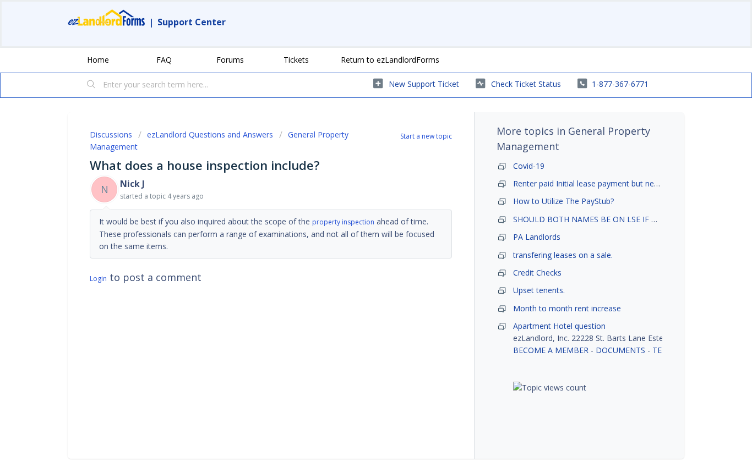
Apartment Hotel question (559, 326)
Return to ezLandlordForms (390, 59)
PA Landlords (536, 237)
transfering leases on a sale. (563, 255)
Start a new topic (426, 136)
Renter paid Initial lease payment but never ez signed (607, 183)
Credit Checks (537, 272)
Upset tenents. (539, 290)
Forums (230, 59)
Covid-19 (528, 166)
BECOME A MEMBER (550, 350)
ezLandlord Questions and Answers (210, 134)
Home (98, 59)
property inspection (343, 222)
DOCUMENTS (620, 350)
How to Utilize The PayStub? (563, 201)
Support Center (191, 22)
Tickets (296, 59)
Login (98, 278)
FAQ (164, 59)
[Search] (91, 85)
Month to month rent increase (567, 308)
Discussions (111, 134)
